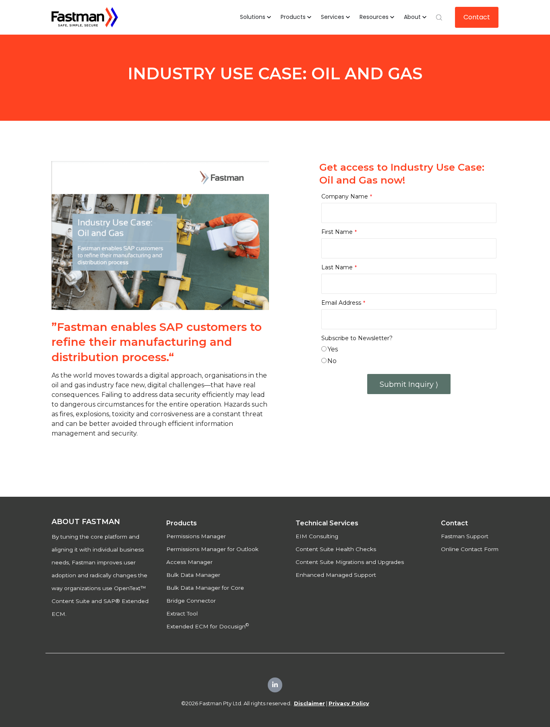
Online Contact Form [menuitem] (469, 549)
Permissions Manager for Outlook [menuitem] (212, 549)
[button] (255, 17)
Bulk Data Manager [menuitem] (193, 575)
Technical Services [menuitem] (327, 523)
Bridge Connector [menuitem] (191, 600)
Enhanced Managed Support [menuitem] (336, 575)
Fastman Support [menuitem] (464, 536)
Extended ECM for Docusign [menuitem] (207, 626)
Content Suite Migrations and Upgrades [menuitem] (350, 562)
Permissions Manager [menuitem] (196, 536)
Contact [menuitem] (454, 523)
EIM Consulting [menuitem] (317, 536)
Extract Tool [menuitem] (182, 613)
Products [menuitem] (181, 523)
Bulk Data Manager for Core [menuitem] (205, 587)
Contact (476, 17)
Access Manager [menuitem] (189, 562)
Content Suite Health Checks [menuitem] (336, 549)
